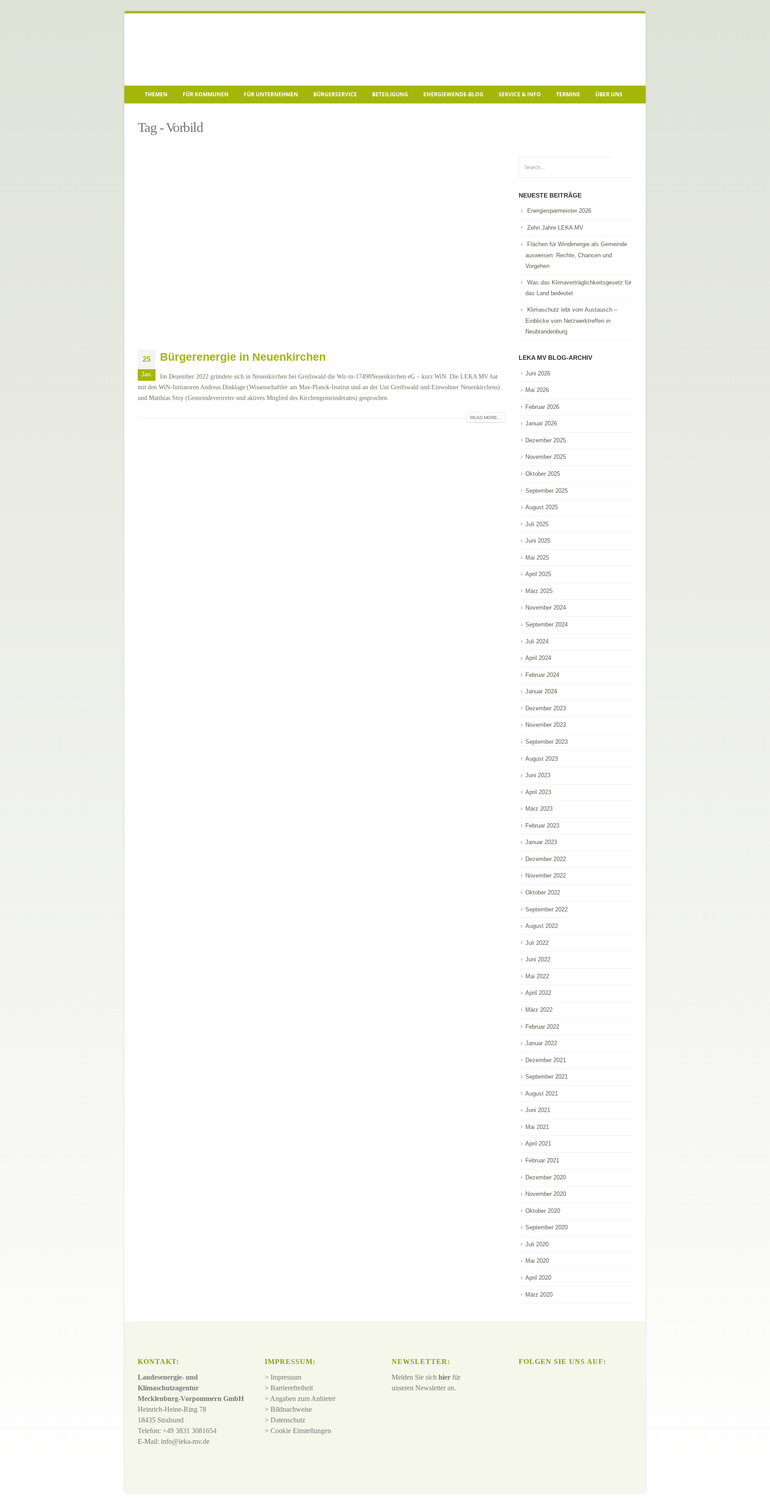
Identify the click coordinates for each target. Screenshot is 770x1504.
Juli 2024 (537, 641)
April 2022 (538, 992)
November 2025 (545, 456)
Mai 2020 (537, 1260)
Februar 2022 (542, 1026)
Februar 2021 (542, 1160)
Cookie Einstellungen (300, 1430)
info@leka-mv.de (185, 1441)
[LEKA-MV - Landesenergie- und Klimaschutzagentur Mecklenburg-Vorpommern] (200, 49)
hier (444, 1377)
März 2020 (539, 1294)
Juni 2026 (537, 373)
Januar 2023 (541, 842)
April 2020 (538, 1277)
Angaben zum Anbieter (303, 1398)
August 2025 (541, 507)
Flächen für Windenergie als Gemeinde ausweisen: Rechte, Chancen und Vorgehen (576, 255)
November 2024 (545, 607)
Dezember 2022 (545, 859)
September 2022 (546, 909)
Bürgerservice (335, 94)
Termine (568, 94)
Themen (156, 94)
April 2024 (538, 658)
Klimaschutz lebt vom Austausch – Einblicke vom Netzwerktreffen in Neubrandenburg (571, 320)
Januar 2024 (541, 691)
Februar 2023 (542, 825)
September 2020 (546, 1227)
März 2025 (539, 591)
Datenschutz (287, 1420)
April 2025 (538, 574)
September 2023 (546, 741)
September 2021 (546, 1076)
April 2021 (538, 1143)
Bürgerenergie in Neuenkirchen (243, 356)
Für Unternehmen (271, 94)
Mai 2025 (537, 557)
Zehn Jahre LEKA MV (555, 227)
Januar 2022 (541, 1043)
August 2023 (541, 758)
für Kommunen (206, 94)
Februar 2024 (542, 675)
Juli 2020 (537, 1244)
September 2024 (546, 624)
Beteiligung (390, 94)
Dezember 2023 (545, 708)
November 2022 (545, 875)
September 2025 (546, 490)
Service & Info (520, 94)
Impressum (285, 1377)
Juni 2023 (537, 775)
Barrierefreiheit (291, 1388)
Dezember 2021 (545, 1060)
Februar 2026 (542, 407)
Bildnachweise (291, 1409)
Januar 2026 (541, 423)
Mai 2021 (537, 1127)
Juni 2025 (537, 540)
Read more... (485, 417)
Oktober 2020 (542, 1210)
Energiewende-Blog (453, 94)
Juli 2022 (537, 942)
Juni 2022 (537, 959)
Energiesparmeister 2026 (559, 210)
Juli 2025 (537, 524)
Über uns (609, 94)
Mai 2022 (537, 976)
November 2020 (545, 1194)
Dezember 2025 (545, 440)
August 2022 (541, 926)
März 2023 (539, 808)
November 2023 (545, 724)
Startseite (151, 114)
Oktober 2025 (542, 473)
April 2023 (538, 792)
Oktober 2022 (542, 892)
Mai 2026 (537, 390)
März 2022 (539, 1009)
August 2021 (541, 1093)
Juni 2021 (537, 1110)
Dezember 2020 (545, 1177)
